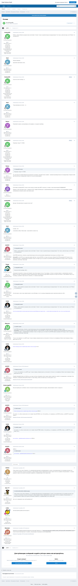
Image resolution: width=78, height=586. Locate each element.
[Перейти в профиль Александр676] (7, 389)
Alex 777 (7, 488)
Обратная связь (37, 584)
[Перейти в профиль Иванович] (7, 532)
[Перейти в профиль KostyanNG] (4, 23)
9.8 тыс (8, 517)
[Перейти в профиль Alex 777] (7, 491)
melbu (7, 508)
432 (8, 497)
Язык (32, 584)
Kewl (7, 58)
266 (8, 131)
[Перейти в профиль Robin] (7, 189)
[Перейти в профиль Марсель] (7, 327)
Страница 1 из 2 (15, 28)
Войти (56, 563)
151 (8, 42)
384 (8, 311)
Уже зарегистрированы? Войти (61, 2)
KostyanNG (11, 22)
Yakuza (7, 121)
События (13, 8)
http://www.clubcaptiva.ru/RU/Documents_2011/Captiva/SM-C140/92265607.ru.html (58, 530)
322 (8, 67)
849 (8, 333)
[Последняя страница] (10, 28)
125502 (7, 467)
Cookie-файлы (44, 584)
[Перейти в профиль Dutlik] (7, 305)
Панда (7, 264)
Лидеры (18, 8)
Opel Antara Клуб (7, 2)
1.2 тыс (8, 274)
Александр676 (7, 385)
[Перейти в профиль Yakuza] (7, 125)
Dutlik (7, 301)
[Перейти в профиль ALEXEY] (7, 249)
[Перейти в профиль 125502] (7, 471)
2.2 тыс (8, 395)
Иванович (7, 528)
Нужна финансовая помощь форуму (39, 15)
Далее (7, 28)
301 (8, 376)
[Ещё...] (74, 32)
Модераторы (24, 8)
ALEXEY (7, 245)
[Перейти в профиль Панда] (7, 268)
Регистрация (72, 2)
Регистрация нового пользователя (21, 563)
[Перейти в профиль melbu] (7, 512)
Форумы (3, 8)
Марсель (7, 323)
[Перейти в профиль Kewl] (7, 62)
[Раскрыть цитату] (14, 169)
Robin (7, 185)
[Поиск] (75, 6)
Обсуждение (15, 23)
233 (8, 194)
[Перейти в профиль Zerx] (7, 285)
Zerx (7, 281)
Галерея (8, 8)
